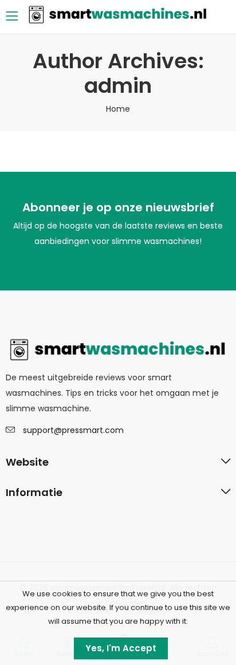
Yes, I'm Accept (120, 648)
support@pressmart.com (73, 430)
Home (118, 109)
